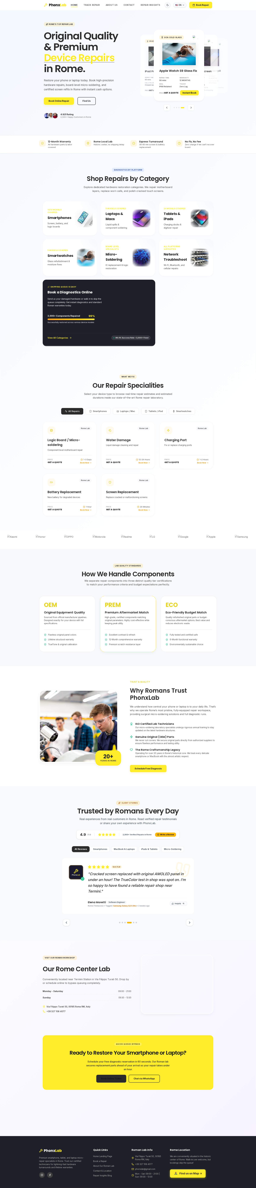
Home (74, 5)
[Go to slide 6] (136, 922)
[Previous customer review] (66, 922)
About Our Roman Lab (103, 1166)
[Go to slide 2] (179, 107)
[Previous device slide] (167, 107)
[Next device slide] (191, 107)
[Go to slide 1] (175, 107)
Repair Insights (150, 5)
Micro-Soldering (172, 849)
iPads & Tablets (149, 849)
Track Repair (92, 5)
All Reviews (81, 849)
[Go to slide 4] (183, 107)
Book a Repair (100, 1161)
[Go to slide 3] (181, 107)
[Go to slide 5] (132, 922)
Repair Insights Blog (102, 1175)
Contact (129, 5)
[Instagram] (42, 1175)
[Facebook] (50, 1175)
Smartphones (100, 849)
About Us (112, 5)
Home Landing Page (102, 1156)
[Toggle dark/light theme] (167, 5)
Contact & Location (102, 1171)
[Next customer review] (189, 922)
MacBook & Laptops (124, 849)
